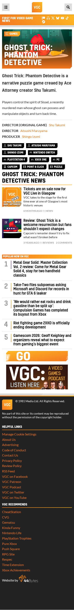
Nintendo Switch (44, 152)
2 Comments (64, 242)
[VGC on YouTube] (62, 18)
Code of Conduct (14, 450)
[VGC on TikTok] (67, 18)
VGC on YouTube (14, 497)
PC (58, 159)
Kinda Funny (11, 528)
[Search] (68, 7)
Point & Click (35, 167)
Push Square (11, 549)
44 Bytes (28, 579)
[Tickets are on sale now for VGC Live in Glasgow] (11, 197)
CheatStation (11, 512)
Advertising (10, 445)
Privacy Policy (12, 461)
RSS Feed (8, 471)
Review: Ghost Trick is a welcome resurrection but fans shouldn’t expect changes (47, 225)
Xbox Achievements (16, 570)
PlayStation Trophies (16, 538)
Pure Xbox (9, 544)
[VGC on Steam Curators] (43, 21)
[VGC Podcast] (48, 18)
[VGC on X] (52, 18)
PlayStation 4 (16, 159)
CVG (5, 517)
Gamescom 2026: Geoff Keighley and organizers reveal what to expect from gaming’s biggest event (42, 340)
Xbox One (41, 159)
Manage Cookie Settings (19, 434)
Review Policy (12, 466)
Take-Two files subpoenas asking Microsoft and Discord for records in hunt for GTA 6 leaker (41, 289)
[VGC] (37, 7)
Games (13, 34)
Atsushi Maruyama (33, 131)
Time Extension (13, 565)
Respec (7, 559)
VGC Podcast (11, 487)
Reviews (48, 242)
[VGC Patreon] (43, 18)
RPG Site (8, 554)
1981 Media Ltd (28, 401)
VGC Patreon (11, 482)
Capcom (12, 167)
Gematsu (8, 522)
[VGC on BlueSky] (57, 18)
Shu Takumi (57, 125)
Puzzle (58, 167)
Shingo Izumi (31, 136)
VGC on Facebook (15, 476)
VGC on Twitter (13, 492)
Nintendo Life (11, 533)
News (49, 210)
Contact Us (10, 455)
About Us (9, 439)
